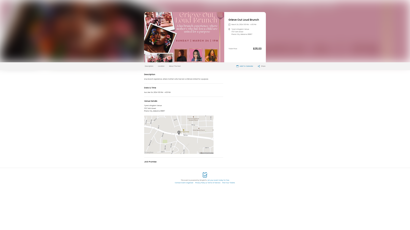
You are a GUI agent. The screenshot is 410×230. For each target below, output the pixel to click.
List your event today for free (218, 180)
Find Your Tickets (228, 183)
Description (149, 66)
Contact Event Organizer (184, 183)
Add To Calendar (246, 66)
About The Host (175, 66)
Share (263, 66)
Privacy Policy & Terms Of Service (207, 183)
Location (161, 66)
